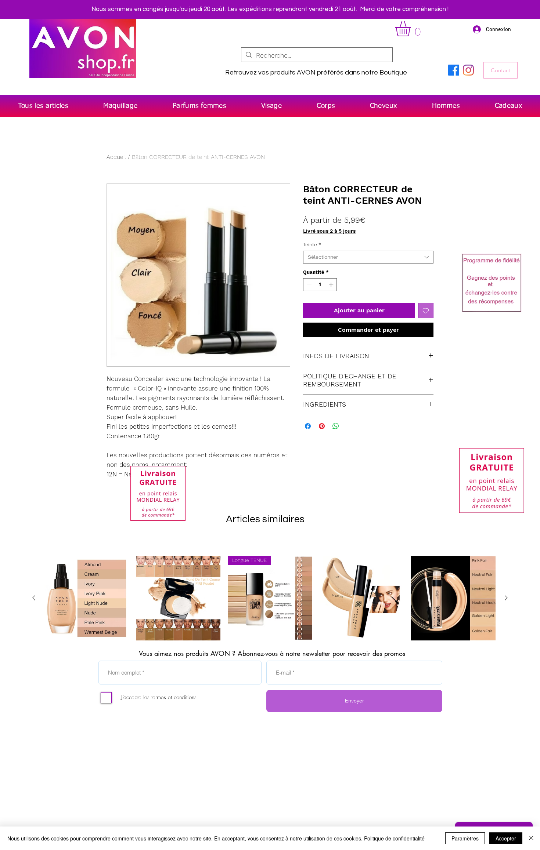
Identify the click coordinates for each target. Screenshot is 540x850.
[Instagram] (468, 70)
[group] (270, 598)
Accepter (506, 838)
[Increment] (331, 285)
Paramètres (465, 838)
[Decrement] (308, 285)
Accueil (116, 156)
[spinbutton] (320, 285)
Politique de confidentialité (394, 838)
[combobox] (368, 257)
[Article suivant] (506, 597)
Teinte (312, 244)
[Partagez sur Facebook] (307, 426)
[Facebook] (453, 70)
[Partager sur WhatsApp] (335, 426)
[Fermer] (531, 838)
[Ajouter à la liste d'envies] (425, 310)
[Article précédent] (33, 597)
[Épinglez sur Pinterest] (321, 426)
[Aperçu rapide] (86, 598)
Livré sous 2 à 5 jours (329, 231)
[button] (412, 28)
